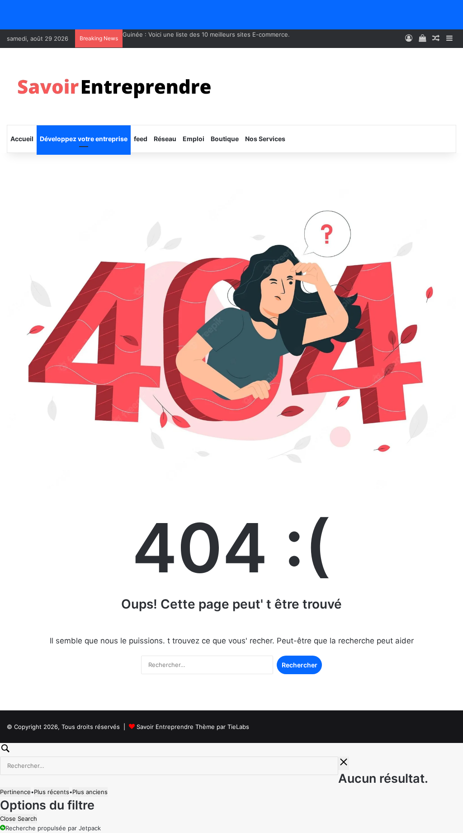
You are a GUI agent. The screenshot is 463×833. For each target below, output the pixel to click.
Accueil (21, 139)
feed (140, 139)
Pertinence (15, 791)
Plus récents (51, 791)
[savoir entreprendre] (118, 86)
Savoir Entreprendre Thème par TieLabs (193, 726)
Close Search (18, 818)
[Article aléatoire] (436, 38)
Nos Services (265, 139)
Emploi (193, 139)
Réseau (165, 139)
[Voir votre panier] (422, 38)
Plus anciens (90, 791)
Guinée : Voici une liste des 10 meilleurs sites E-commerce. (206, 34)
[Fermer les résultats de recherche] (343, 763)
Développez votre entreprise (84, 139)
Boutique (225, 139)
